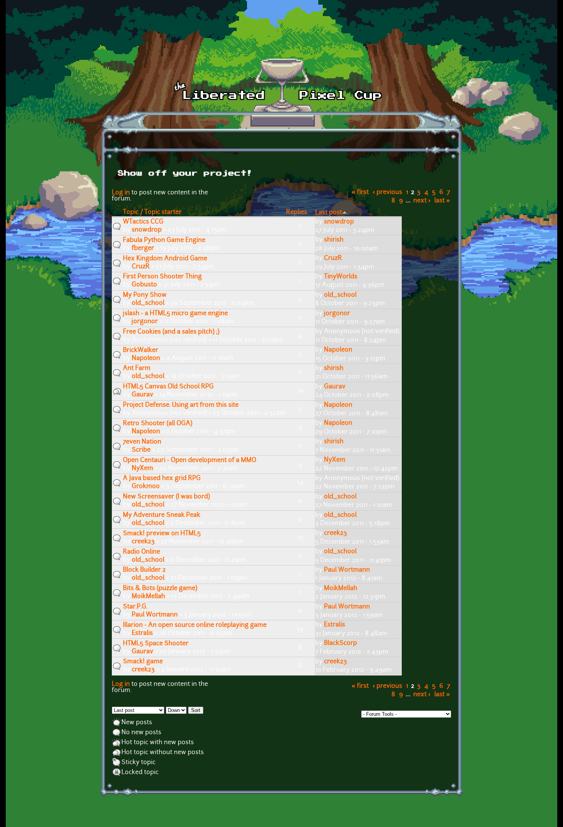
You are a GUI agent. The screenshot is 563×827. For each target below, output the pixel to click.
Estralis (142, 633)
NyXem (142, 468)
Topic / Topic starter (152, 212)
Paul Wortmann (347, 570)
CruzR (141, 267)
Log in (121, 193)
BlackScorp (340, 643)
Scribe (141, 450)
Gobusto (144, 285)
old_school (148, 303)
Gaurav (142, 395)
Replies (296, 212)
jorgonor (145, 322)
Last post (328, 213)
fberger (143, 248)
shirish (334, 240)
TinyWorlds (340, 277)
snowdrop (147, 230)
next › (421, 201)
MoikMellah (148, 597)
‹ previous (387, 192)
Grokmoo (146, 486)
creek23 (143, 542)
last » (442, 201)
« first (360, 192)
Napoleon (146, 358)
